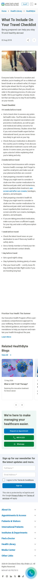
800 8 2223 (21, 438)
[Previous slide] (16, 404)
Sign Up (19, 486)
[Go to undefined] (3, 576)
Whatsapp (20, 444)
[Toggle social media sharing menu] (28, 40)
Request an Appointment (19, 431)
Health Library (16, 11)
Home (4, 11)
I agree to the (20, 480)
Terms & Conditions (25, 480)
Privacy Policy (17, 495)
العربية (25, 4)
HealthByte (30, 11)
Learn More (6, 337)
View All (5, 355)
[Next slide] (21, 404)
